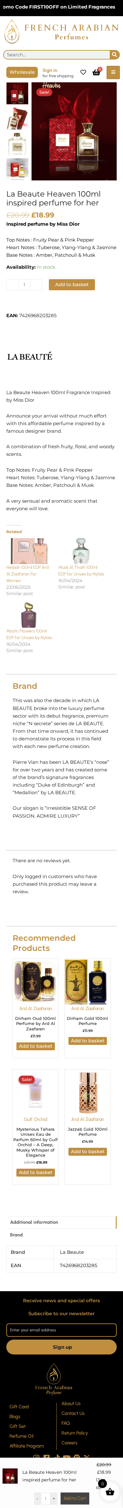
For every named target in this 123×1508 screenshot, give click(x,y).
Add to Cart (75, 1498)
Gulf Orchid (35, 1119)
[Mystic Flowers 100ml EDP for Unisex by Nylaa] (29, 614)
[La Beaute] (30, 356)
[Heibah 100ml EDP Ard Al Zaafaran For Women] (29, 551)
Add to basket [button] (35, 1046)
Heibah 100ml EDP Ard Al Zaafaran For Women (27, 574)
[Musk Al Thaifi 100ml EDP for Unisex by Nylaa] (81, 551)
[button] (29, 304)
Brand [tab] (16, 1235)
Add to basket (72, 284)
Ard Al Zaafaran (35, 1008)
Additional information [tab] (34, 1222)
